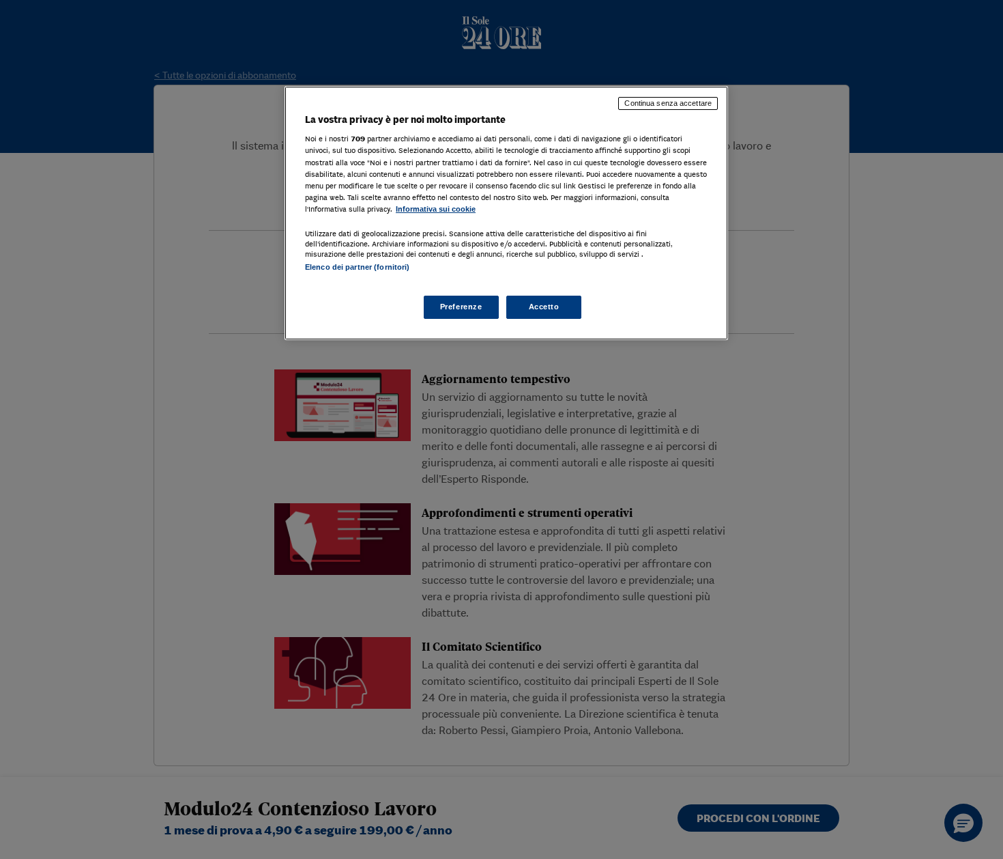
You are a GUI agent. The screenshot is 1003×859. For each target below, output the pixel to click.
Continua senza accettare (668, 103)
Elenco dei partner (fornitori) (357, 267)
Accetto (544, 306)
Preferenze (461, 306)
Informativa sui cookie (436, 209)
